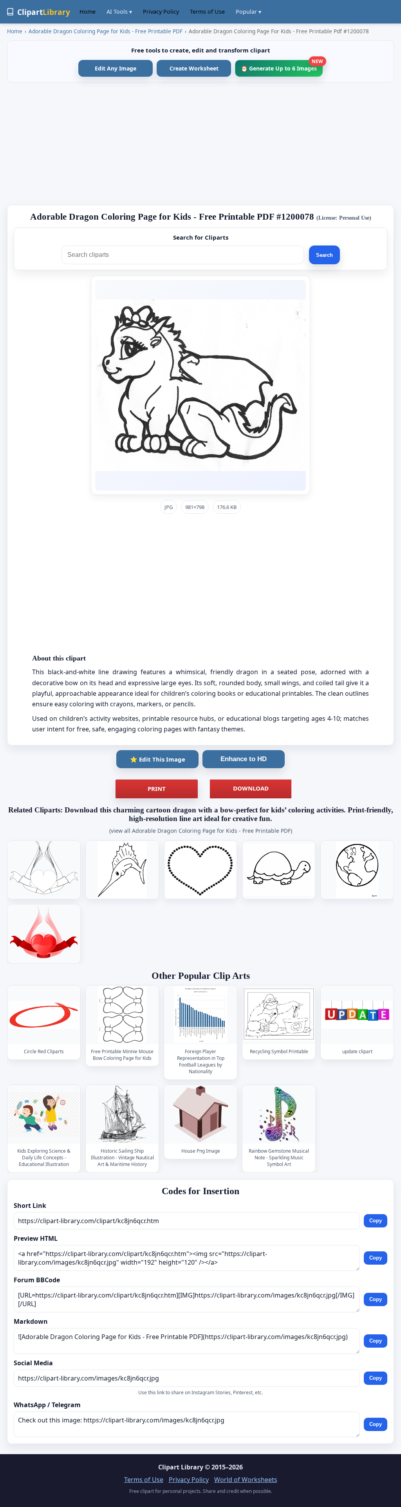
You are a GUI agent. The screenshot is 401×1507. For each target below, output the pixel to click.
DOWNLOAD (251, 788)
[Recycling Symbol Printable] (279, 1014)
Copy (375, 1221)
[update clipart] (357, 1014)
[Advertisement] (200, 144)
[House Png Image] (200, 1114)
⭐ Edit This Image (157, 759)
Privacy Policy (161, 11)
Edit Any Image (115, 68)
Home (87, 11)
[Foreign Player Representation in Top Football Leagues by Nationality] (200, 1014)
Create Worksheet (194, 68)
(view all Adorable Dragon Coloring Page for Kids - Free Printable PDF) (200, 830)
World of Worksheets (245, 1479)
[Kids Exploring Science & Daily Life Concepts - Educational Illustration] (44, 1114)
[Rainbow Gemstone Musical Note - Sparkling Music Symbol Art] (279, 1114)
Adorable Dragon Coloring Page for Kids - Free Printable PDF (105, 31)
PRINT (157, 788)
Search (324, 255)
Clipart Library (180, 1467)
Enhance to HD (243, 759)
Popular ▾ (248, 11)
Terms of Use (207, 11)
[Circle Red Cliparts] (44, 1014)
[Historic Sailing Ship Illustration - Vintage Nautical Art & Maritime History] (122, 1114)
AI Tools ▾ (119, 11)
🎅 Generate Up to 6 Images (282, 66)
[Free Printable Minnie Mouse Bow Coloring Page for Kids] (122, 1014)
